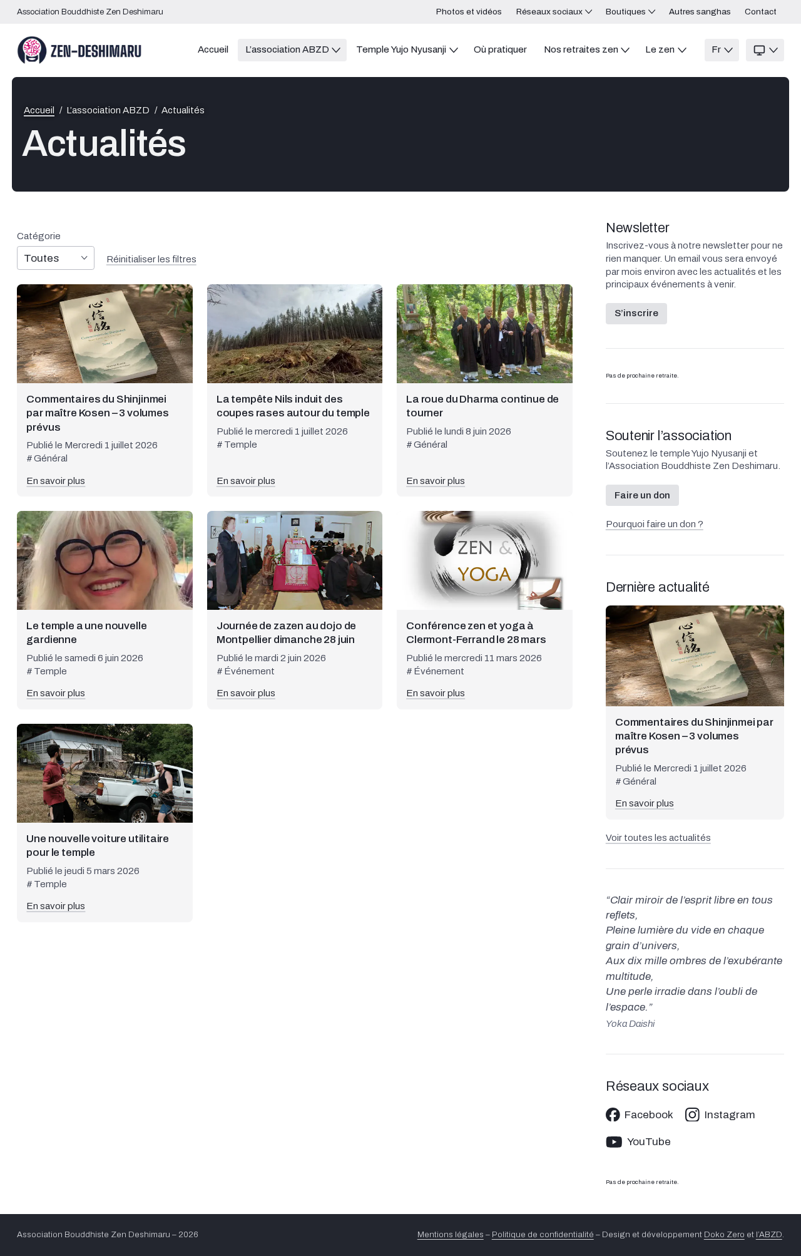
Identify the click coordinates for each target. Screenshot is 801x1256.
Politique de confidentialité (543, 1234)
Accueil (39, 110)
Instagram (730, 1114)
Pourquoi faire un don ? (654, 524)
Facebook (649, 1114)
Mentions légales (450, 1234)
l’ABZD (769, 1234)
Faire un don (642, 495)
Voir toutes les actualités (658, 838)
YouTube (649, 1141)
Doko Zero (724, 1234)
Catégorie (39, 236)
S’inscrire (636, 313)
